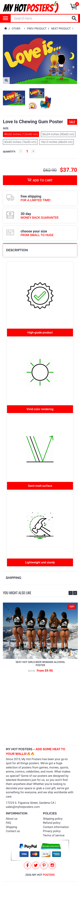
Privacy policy (52, 831)
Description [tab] (17, 250)
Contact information (56, 827)
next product (61, 28)
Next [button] (75, 593)
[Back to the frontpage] (5, 28)
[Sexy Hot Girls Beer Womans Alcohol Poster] (40, 631)
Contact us (13, 831)
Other (16, 28)
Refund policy (51, 823)
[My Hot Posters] (30, 7)
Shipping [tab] (13, 578)
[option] (14, 98)
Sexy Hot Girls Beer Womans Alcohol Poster (40, 664)
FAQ (8, 823)
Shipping (11, 827)
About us (11, 818)
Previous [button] (71, 593)
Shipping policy (53, 818)
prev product (37, 28)
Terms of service (53, 835)
